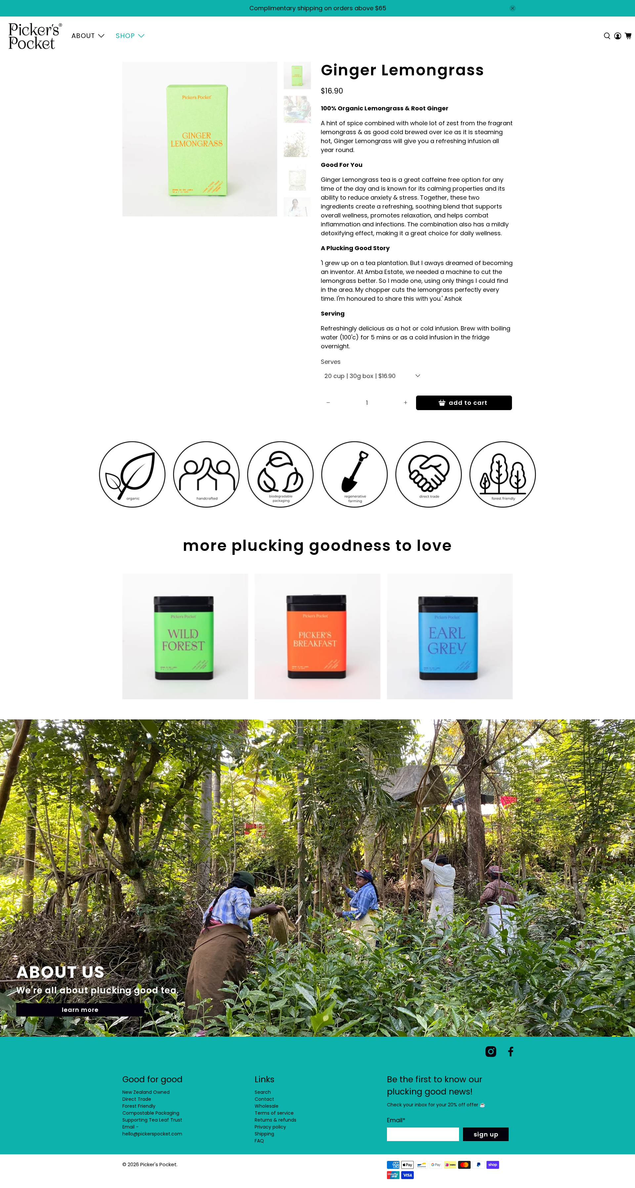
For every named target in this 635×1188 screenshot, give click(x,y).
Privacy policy (270, 1127)
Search (263, 1092)
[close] (512, 8)
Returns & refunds (275, 1120)
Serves (331, 362)
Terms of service (274, 1113)
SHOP (125, 35)
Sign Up (486, 1134)
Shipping (264, 1134)
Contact (264, 1099)
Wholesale (266, 1106)
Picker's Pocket (158, 1164)
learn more (80, 1010)
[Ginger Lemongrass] (199, 139)
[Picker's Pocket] (35, 36)
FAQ (259, 1140)
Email (396, 1120)
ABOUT (83, 35)
